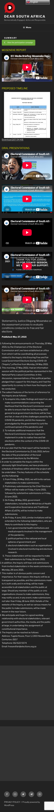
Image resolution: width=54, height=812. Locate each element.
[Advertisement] (27, 693)
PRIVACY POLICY (12, 802)
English (34, 2)
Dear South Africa (24, 16)
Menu (28, 27)
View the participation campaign (20, 42)
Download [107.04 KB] (12, 139)
